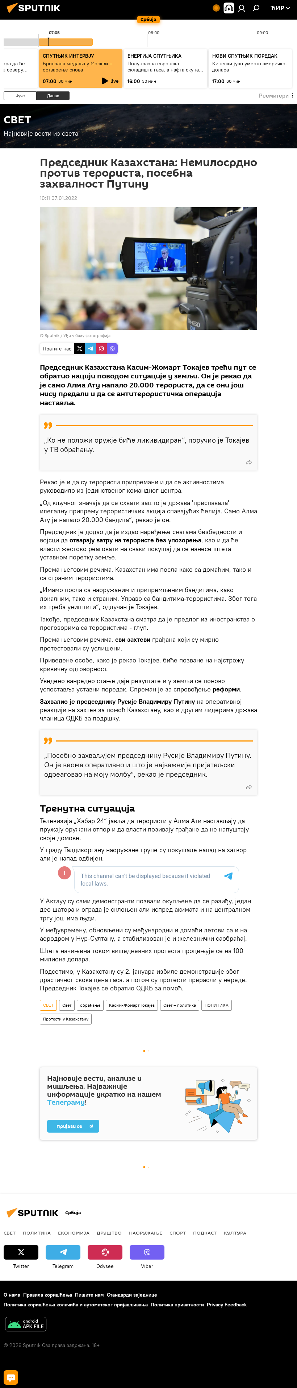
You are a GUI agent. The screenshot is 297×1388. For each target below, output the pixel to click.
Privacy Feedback (227, 1304)
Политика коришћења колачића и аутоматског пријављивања (76, 1304)
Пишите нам (89, 1295)
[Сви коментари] (11, 1377)
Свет (66, 1005)
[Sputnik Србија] (35, 14)
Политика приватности (177, 1304)
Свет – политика (179, 1005)
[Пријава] (241, 8)
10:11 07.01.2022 (58, 198)
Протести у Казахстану (65, 1019)
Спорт (178, 1232)
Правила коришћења (47, 1295)
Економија (73, 1232)
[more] (249, 462)
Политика (37, 1232)
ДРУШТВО (109, 1232)
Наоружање (145, 1232)
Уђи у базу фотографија (86, 335)
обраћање (90, 1005)
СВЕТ (48, 1005)
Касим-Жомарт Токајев (132, 1005)
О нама (12, 1295)
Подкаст (205, 1232)
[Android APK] (25, 1325)
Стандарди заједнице (132, 1295)
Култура (235, 1232)
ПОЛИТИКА (217, 1005)
